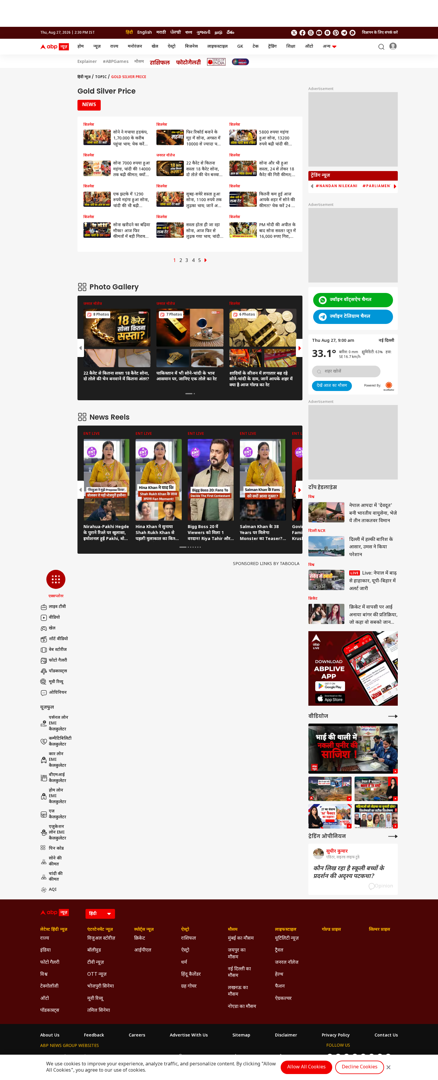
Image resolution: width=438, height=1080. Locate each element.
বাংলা (188, 32)
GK (240, 46)
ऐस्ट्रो (171, 46)
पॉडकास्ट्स (58, 671)
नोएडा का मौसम (242, 1007)
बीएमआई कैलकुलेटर (57, 778)
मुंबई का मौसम (241, 938)
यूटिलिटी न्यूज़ (287, 938)
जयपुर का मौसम (237, 953)
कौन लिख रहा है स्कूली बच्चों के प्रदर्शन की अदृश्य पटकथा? (348, 872)
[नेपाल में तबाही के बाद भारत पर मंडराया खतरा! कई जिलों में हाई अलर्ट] (376, 789)
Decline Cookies (360, 1067)
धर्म (184, 963)
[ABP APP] (330, 686)
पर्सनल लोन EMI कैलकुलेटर (58, 723)
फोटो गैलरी (58, 660)
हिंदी (129, 32)
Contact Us (386, 1036)
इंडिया (45, 950)
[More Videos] (393, 716)
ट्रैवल (279, 950)
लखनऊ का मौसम (238, 991)
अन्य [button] (326, 46)
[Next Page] (205, 261)
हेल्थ (279, 975)
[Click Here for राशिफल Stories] (160, 62)
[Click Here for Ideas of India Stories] (216, 62)
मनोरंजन (135, 46)
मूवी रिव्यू (56, 682)
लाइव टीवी (57, 607)
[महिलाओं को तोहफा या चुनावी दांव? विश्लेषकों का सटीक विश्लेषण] (376, 816)
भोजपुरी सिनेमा (100, 986)
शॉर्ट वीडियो (58, 639)
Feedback (94, 1036)
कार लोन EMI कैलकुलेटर (57, 760)
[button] (56, 584)
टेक (256, 46)
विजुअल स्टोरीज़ (101, 938)
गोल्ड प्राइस (331, 930)
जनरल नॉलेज (287, 963)
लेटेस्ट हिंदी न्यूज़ (53, 930)
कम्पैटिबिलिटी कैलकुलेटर (60, 741)
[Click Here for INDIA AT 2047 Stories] (240, 62)
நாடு (218, 32)
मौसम (139, 62)
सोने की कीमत (55, 861)
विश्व (44, 975)
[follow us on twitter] (294, 32)
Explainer (87, 62)
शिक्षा (290, 46)
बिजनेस (191, 46)
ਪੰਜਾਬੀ (175, 32)
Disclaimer (286, 1036)
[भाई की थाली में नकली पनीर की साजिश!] (353, 749)
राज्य (114, 46)
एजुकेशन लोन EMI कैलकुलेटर (57, 832)
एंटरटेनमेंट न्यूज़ (100, 930)
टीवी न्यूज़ (95, 963)
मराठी (161, 32)
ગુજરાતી (203, 32)
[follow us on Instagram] (327, 32)
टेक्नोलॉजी (49, 986)
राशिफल (188, 938)
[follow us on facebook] (302, 32)
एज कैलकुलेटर (57, 814)
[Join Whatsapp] (352, 32)
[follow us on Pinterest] (335, 32)
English (144, 32)
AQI (53, 890)
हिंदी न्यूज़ (84, 77)
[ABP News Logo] (55, 46)
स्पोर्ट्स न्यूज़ (144, 930)
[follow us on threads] (310, 32)
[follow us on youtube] (319, 32)
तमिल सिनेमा (98, 1011)
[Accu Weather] (388, 386)
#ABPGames (115, 62)
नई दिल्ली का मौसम (239, 972)
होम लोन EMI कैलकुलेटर (57, 796)
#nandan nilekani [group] (337, 186)
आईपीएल (142, 950)
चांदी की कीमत (56, 877)
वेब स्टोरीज (58, 650)
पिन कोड (56, 848)
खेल (155, 46)
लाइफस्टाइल (217, 46)
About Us (49, 1036)
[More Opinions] (393, 836)
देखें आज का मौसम (332, 386)
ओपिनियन (58, 693)
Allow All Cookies (306, 1067)
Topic (101, 77)
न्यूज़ (97, 46)
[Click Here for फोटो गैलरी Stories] (188, 62)
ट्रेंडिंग (272, 46)
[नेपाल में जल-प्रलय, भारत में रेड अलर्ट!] (330, 789)
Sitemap (241, 1036)
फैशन (280, 986)
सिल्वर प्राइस (379, 930)
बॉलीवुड (94, 950)
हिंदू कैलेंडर (191, 975)
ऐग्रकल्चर (283, 999)
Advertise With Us (189, 1036)
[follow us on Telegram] (344, 32)
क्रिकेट (139, 938)
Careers (137, 1036)
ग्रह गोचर (189, 986)
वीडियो (54, 617)
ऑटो (309, 46)
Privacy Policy (336, 1036)
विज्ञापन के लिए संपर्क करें (380, 32)
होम (80, 46)
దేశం (230, 32)
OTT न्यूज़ (97, 975)
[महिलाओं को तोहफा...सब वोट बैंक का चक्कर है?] (330, 816)
